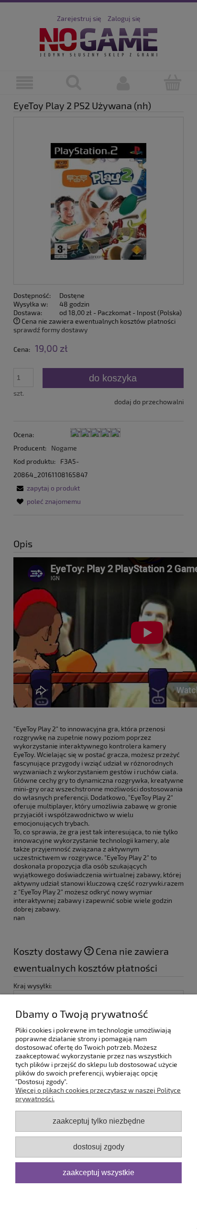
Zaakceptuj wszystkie (98, 1172)
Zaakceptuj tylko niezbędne (99, 1120)
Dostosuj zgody (98, 1146)
